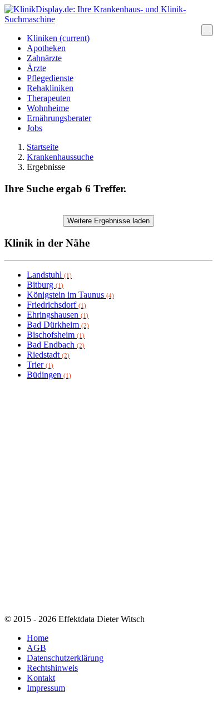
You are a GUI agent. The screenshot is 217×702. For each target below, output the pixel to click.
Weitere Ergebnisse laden (108, 221)
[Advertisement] (108, 497)
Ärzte (36, 68)
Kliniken (58, 38)
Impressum (46, 688)
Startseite (42, 147)
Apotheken (46, 48)
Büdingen (49, 374)
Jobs (34, 128)
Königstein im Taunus (70, 294)
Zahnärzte (44, 58)
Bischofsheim (56, 334)
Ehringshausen (57, 314)
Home (37, 638)
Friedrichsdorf (56, 304)
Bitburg (45, 284)
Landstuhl (49, 274)
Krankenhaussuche (60, 157)
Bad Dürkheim (58, 324)
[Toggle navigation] (207, 30)
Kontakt (41, 678)
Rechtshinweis (52, 668)
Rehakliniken (50, 88)
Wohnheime (48, 108)
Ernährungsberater (59, 118)
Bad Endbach (56, 344)
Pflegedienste (50, 78)
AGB (36, 648)
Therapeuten (49, 98)
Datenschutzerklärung (65, 658)
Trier (40, 364)
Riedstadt (48, 354)
